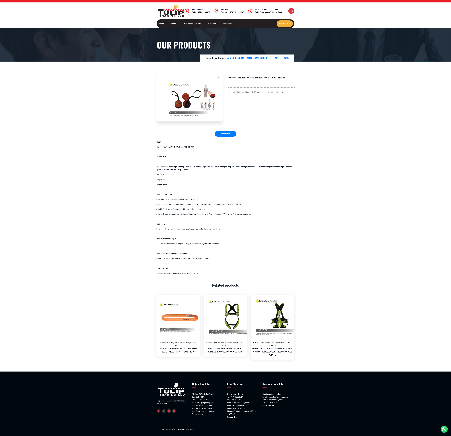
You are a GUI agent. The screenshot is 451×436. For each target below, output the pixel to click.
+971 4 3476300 (201, 397)
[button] (219, 77)
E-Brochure (213, 24)
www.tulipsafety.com (204, 406)
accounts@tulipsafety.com (277, 397)
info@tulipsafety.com (205, 403)
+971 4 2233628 (236, 397)
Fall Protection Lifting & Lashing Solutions (267, 92)
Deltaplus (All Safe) (244, 92)
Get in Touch (285, 23)
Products (187, 24)
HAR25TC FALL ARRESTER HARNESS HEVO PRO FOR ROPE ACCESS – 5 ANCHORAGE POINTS (272, 351)
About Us (173, 24)
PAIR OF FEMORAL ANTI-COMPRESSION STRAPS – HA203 (256, 77)
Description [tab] (225, 134)
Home (161, 24)
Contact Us (227, 24)
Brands (199, 24)
